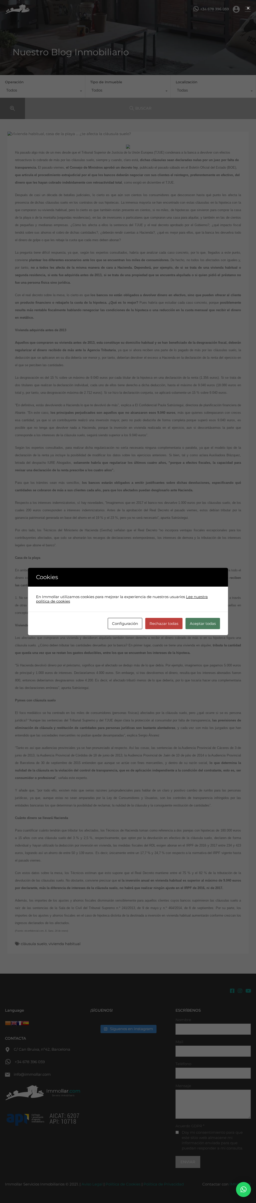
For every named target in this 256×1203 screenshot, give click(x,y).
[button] (243, 1189)
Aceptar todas (203, 623)
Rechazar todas (164, 623)
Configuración (125, 623)
